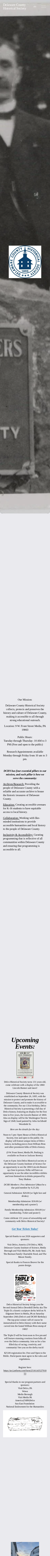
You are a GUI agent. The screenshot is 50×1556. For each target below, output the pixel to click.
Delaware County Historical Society (14, 6)
